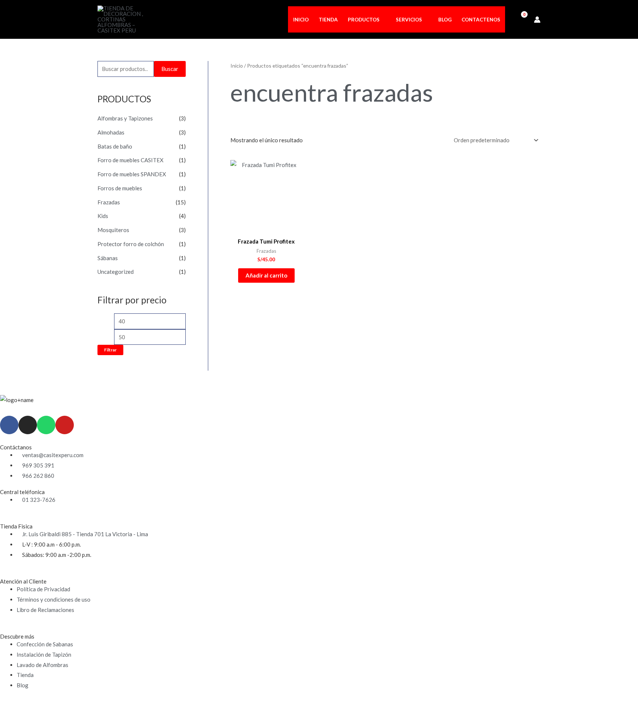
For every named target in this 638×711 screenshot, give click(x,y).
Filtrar (110, 350)
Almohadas (110, 132)
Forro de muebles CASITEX (130, 160)
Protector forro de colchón (130, 244)
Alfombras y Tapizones (125, 118)
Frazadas (108, 202)
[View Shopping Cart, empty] (519, 19)
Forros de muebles (119, 188)
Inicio (236, 65)
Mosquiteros (113, 230)
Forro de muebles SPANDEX (131, 174)
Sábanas (107, 258)
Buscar (169, 68)
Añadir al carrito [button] (266, 275)
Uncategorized (115, 271)
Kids (102, 215)
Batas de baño (114, 146)
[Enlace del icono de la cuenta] (537, 19)
